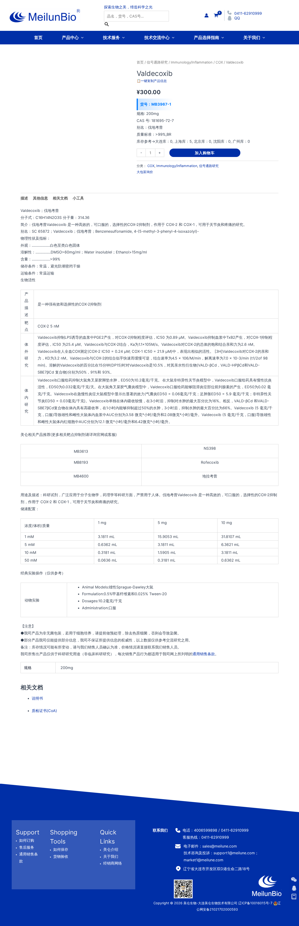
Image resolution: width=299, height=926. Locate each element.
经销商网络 (112, 863)
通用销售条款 (203, 654)
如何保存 (60, 849)
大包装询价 (145, 172)
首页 (38, 37)
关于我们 (251, 37)
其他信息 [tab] (40, 198)
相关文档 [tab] (60, 198)
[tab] (78, 198)
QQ (237, 18)
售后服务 (26, 847)
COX (219, 62)
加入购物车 (205, 152)
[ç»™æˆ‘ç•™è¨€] (294, 896)
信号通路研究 (157, 62)
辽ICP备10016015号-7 (255, 903)
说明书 (37, 698)
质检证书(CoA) (44, 710)
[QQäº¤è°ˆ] (294, 888)
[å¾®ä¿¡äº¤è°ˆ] (294, 879)
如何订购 (26, 840)
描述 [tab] (24, 198)
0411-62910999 (248, 13)
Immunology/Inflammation (192, 62)
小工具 (78, 198)
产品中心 (70, 37)
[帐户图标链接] (206, 15)
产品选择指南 (206, 37)
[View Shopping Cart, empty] (216, 15)
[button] (81, 37)
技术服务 (111, 37)
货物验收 (60, 856)
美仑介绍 (110, 849)
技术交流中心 (157, 37)
